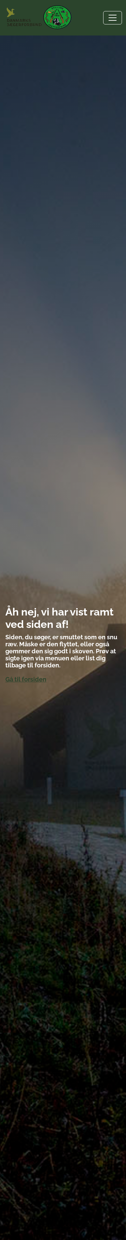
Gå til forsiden (25, 679)
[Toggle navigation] (112, 17)
